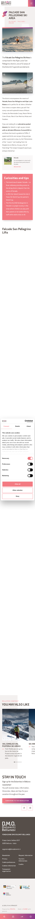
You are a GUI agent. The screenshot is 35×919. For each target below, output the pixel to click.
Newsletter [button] (6, 855)
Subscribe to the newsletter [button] (17, 800)
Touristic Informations (23, 860)
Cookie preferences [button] (8, 862)
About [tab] (29, 426)
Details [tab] (17, 426)
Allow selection (17, 490)
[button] (6, 3)
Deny (17, 496)
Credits (21, 864)
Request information (26, 855)
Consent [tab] (6, 426)
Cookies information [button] (9, 866)
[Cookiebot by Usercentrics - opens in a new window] (25, 421)
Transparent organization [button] (6, 870)
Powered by (8, 909)
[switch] (30, 464)
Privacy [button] (4, 859)
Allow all (17, 484)
